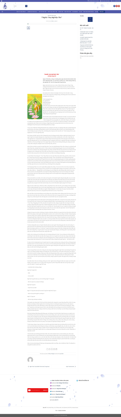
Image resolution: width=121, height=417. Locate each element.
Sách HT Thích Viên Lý (21, 11)
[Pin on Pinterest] (54, 349)
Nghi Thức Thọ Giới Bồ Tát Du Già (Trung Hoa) (39, 366)
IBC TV (56, 399)
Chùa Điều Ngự (59, 391)
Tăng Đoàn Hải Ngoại (61, 388)
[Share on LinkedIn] (56, 349)
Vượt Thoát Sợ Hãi (70, 366)
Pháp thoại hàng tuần (52, 11)
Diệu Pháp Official (59, 397)
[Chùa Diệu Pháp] (6, 6)
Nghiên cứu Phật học (32, 11)
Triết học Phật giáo (52, 15)
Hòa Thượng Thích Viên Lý (62, 382)
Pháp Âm (58, 385)
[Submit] (26, 6)
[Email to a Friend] (52, 349)
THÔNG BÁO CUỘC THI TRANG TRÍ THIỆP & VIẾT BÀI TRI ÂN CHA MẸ (86, 33)
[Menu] (2, 12)
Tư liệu (80, 11)
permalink (61, 353)
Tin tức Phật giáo (42, 11)
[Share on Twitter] (49, 349)
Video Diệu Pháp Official (88, 11)
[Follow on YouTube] (119, 6)
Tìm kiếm (82, 15)
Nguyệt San (60, 11)
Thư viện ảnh (75, 11)
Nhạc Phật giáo (67, 11)
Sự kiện (96, 11)
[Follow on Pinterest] (117, 6)
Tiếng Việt (101, 11)
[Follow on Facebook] (114, 6)
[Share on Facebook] (47, 349)
